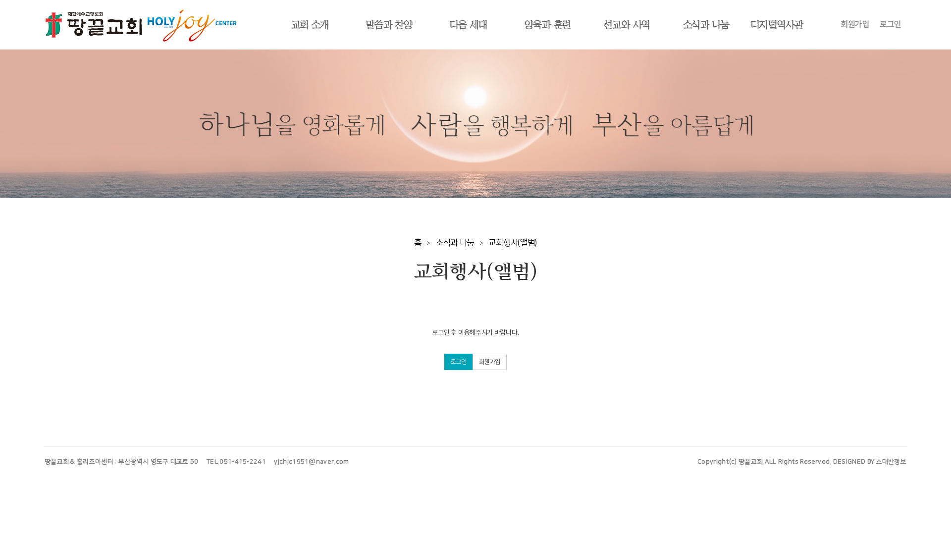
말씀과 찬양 (389, 25)
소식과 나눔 (706, 25)
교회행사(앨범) (512, 242)
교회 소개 (310, 25)
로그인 (890, 24)
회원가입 (855, 24)
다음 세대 (469, 25)
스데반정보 (891, 461)
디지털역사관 (776, 25)
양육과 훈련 (548, 25)
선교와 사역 (627, 25)
